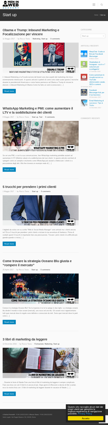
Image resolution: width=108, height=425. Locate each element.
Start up (44, 39)
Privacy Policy (85, 413)
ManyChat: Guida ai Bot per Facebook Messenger (97, 54)
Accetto (85, 418)
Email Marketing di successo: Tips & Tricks (96, 103)
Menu (94, 4)
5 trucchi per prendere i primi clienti (29, 187)
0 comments (55, 39)
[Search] (101, 4)
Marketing (36, 39)
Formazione (39, 344)
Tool (40, 117)
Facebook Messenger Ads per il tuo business (96, 92)
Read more (9, 91)
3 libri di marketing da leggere (25, 339)
